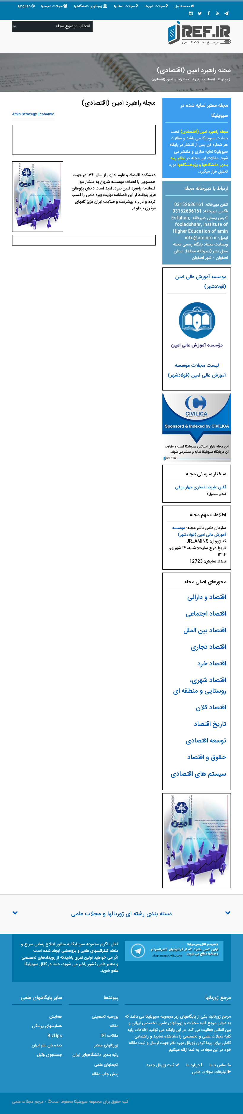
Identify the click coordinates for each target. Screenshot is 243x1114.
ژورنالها (225, 79)
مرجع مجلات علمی (27, 1101)
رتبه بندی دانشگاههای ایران (95, 1055)
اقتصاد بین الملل (204, 630)
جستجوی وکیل (49, 1055)
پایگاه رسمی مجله (188, 244)
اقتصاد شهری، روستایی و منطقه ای (199, 686)
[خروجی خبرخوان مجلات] (217, 13)
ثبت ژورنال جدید (160, 1065)
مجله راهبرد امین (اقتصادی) (170, 79)
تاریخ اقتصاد (210, 724)
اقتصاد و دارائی (205, 79)
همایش (55, 1016)
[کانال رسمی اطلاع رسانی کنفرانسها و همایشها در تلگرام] (174, 951)
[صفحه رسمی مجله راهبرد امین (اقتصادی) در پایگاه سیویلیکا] (196, 427)
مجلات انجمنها (52, 6)
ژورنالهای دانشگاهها (88, 6)
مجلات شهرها (155, 6)
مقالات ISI (109, 1036)
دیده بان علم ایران (47, 1045)
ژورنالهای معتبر (106, 1045)
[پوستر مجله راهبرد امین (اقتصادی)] (196, 840)
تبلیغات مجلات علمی (209, 1072)
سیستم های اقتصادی (198, 774)
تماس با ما (218, 1065)
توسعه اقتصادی (206, 741)
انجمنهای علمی (106, 1064)
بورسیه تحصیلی (105, 1016)
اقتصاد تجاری (208, 647)
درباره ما (193, 1065)
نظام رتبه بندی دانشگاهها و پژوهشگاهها (199, 161)
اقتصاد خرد (211, 664)
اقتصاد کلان (211, 707)
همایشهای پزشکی (47, 1026)
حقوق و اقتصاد (206, 757)
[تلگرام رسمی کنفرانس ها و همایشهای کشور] (226, 13)
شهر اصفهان (202, 258)
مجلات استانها (124, 6)
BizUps (54, 1036)
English (24, 6)
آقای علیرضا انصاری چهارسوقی (200, 487)
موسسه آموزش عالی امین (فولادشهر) (199, 531)
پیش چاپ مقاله (105, 1074)
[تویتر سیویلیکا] (199, 13)
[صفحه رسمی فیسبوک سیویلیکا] (208, 13)
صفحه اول (182, 6)
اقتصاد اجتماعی (206, 614)
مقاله (114, 1026)
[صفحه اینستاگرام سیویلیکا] (190, 13)
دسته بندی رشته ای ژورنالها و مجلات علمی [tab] (121, 914)
